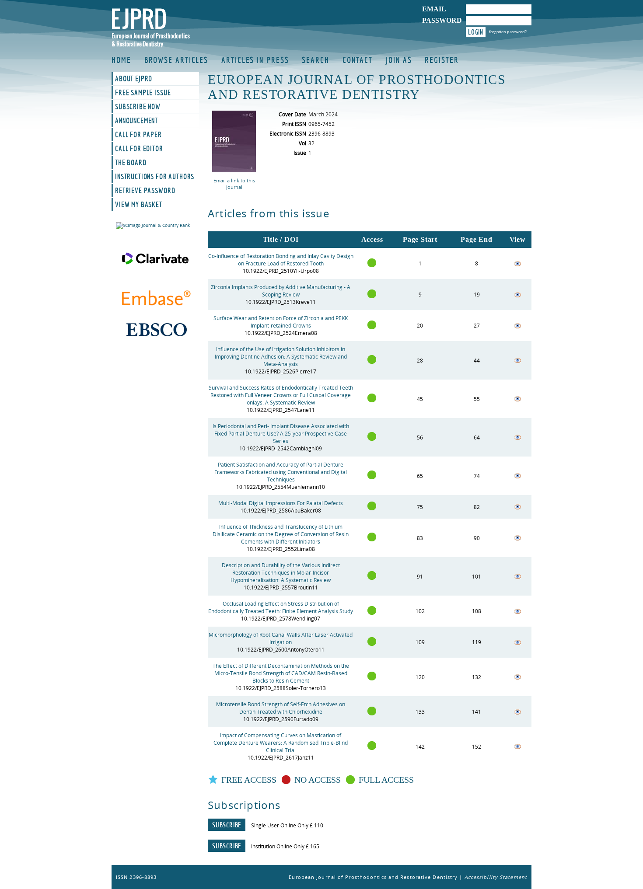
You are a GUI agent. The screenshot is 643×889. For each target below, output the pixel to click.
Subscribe (226, 825)
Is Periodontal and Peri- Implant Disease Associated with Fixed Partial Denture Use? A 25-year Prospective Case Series (281, 433)
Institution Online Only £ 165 (285, 846)
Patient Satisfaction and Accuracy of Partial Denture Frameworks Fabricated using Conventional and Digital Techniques (280, 472)
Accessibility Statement (496, 877)
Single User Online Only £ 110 (287, 825)
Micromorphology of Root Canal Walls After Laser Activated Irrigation (281, 638)
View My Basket (138, 204)
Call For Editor (139, 148)
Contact (357, 60)
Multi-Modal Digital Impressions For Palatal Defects (280, 503)
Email (434, 9)
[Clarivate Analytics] (155, 258)
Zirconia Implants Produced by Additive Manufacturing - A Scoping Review (280, 290)
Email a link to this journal (234, 183)
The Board (131, 162)
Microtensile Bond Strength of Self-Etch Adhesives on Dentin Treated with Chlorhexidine (280, 708)
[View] (517, 265)
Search (315, 60)
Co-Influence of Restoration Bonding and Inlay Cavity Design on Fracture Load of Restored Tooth (280, 259)
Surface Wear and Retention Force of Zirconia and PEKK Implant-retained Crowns (280, 321)
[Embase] (155, 299)
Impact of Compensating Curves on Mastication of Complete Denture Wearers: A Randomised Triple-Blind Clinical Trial (280, 743)
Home (121, 60)
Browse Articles (176, 60)
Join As (399, 60)
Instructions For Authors (154, 176)
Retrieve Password (145, 190)
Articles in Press (255, 60)
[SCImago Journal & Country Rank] (155, 225)
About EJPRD (133, 78)
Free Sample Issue (143, 92)
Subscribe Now (138, 106)
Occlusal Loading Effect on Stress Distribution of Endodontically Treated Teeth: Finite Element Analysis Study (280, 607)
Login (475, 32)
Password (442, 20)
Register (441, 60)
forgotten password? (508, 32)
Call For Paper (138, 134)
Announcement (136, 120)
